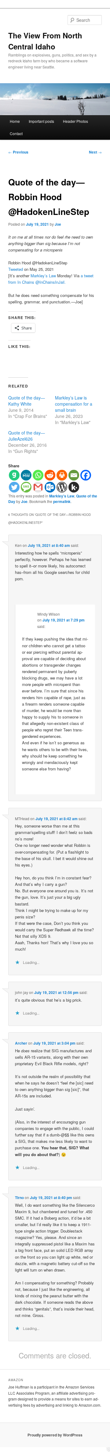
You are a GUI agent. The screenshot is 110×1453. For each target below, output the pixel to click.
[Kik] (73, 487)
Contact (16, 133)
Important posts (41, 121)
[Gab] (14, 475)
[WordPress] (62, 487)
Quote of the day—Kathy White (26, 401)
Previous (18, 152)
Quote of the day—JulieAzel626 (26, 436)
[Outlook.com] (50, 487)
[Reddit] (50, 475)
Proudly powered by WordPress (55, 1435)
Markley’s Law (43, 276)
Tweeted (15, 269)
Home (15, 121)
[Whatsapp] (38, 475)
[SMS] (26, 487)
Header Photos (75, 121)
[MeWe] (26, 475)
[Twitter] (14, 487)
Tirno (19, 1197)
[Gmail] (38, 487)
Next (95, 152)
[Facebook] (85, 475)
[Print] (62, 475)
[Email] (73, 475)
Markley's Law (61, 496)
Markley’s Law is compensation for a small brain (73, 404)
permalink (62, 501)
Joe (58, 224)
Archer (21, 1043)
